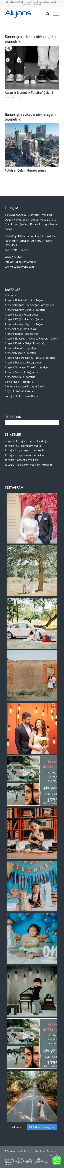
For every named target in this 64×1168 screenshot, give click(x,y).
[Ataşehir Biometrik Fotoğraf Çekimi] (32, 67)
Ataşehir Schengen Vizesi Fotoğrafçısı (27, 367)
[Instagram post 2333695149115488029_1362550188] (32, 570)
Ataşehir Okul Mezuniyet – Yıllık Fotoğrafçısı (30, 357)
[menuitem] (45, 14)
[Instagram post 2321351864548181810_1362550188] (32, 991)
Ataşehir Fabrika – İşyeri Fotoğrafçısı (26, 324)
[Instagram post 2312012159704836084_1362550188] (32, 1043)
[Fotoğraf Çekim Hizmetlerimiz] (32, 145)
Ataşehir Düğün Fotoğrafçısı (21, 314)
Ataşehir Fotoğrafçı (32, 4)
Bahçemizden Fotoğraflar (19, 381)
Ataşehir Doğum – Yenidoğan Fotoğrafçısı (29, 304)
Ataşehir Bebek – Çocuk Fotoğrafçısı (26, 300)
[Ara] (45, 14)
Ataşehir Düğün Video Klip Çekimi (24, 319)
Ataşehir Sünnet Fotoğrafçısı (21, 372)
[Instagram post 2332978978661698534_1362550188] (32, 675)
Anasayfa (10, 295)
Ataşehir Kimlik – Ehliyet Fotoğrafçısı (26, 343)
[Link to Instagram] (56, 1155)
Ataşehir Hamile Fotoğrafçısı (21, 333)
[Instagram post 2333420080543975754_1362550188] (32, 623)
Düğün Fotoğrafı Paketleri (20, 391)
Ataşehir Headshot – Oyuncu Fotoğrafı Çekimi (31, 338)
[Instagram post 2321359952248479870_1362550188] (32, 833)
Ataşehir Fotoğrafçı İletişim (21, 328)
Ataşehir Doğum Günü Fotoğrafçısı (25, 309)
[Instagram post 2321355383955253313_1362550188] (32, 938)
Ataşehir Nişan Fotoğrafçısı (20, 352)
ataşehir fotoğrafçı (16, 441)
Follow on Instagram (44, 1127)
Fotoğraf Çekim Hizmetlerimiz (25, 170)
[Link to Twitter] (51, 1155)
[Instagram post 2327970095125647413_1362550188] (32, 728)
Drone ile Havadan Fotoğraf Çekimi (25, 386)
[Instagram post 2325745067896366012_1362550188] (32, 781)
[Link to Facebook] (46, 1155)
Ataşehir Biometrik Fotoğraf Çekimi (29, 92)
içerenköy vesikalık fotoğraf (34, 464)
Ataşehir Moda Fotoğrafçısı (20, 348)
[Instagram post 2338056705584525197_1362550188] (32, 518)
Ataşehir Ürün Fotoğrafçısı (20, 376)
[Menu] (54, 14)
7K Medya (51, 1151)
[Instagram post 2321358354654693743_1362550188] (32, 886)
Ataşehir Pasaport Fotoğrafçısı (23, 362)
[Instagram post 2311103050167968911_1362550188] (32, 1096)
